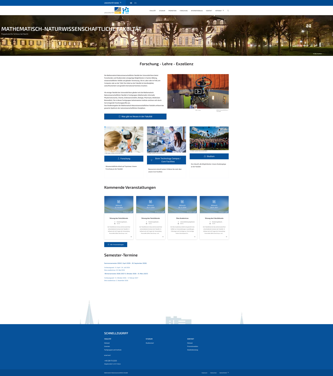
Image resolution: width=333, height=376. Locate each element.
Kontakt (209, 10)
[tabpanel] (166, 35)
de (131, 3)
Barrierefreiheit (223, 372)
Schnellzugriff (116, 333)
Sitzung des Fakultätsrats (119, 218)
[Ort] (111, 222)
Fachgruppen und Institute (112, 350)
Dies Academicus (182, 218)
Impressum (204, 372)
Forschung (184, 10)
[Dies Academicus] (194, 237)
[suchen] (227, 11)
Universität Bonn (111, 3)
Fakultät (153, 10)
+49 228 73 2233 (110, 361)
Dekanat (107, 343)
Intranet (218, 10)
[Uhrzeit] (111, 223)
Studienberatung (192, 350)
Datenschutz (213, 372)
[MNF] (116, 10)
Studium (162, 10)
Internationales (197, 10)
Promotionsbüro (192, 346)
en (135, 3)
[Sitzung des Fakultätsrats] (131, 237)
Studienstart (150, 343)
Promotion (172, 10)
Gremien (107, 346)
